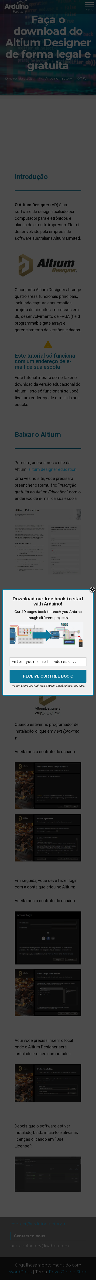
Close (92, 589)
